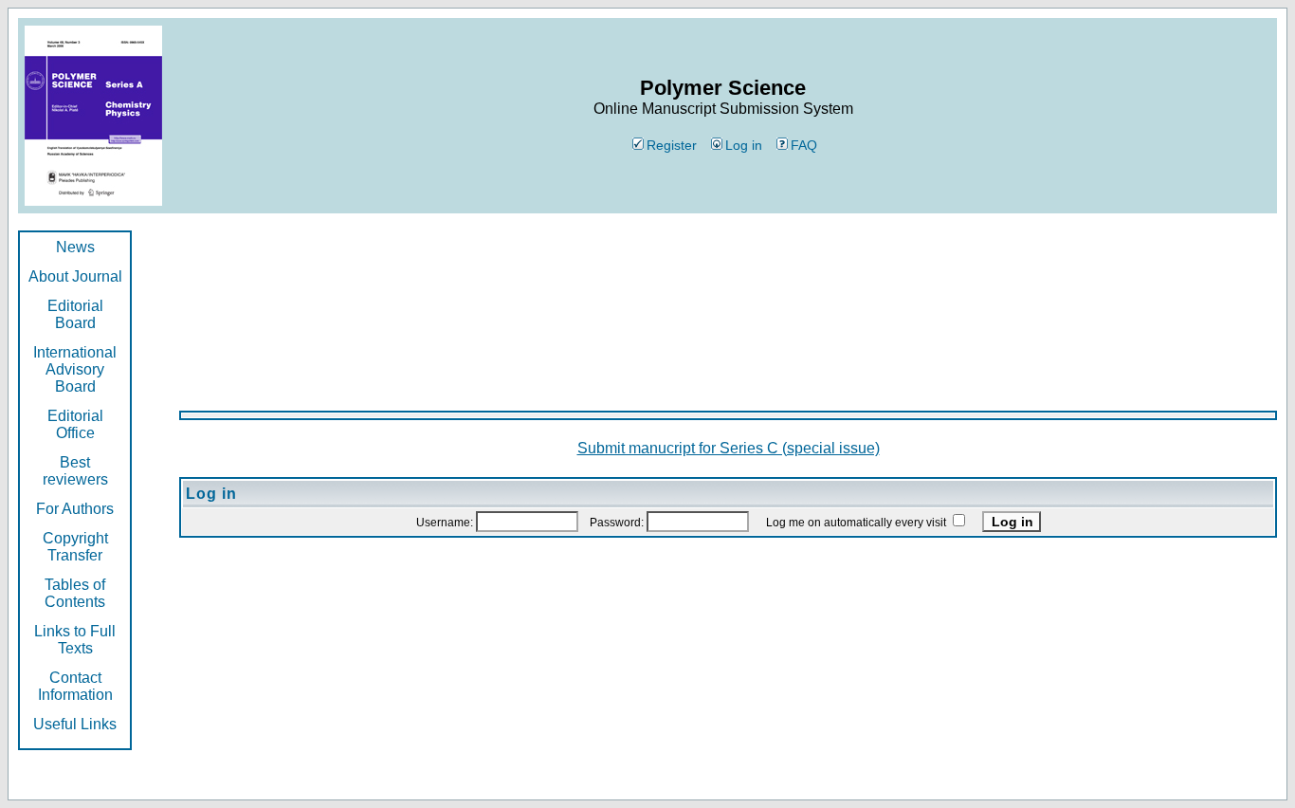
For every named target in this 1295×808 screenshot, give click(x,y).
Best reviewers (75, 470)
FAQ (804, 145)
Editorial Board (75, 314)
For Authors (75, 509)
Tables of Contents (75, 593)
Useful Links (75, 724)
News (75, 247)
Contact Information (75, 686)
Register (672, 145)
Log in (743, 145)
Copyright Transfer (75, 546)
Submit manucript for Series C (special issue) (728, 448)
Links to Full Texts (75, 639)
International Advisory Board (75, 369)
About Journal (75, 276)
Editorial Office (75, 424)
